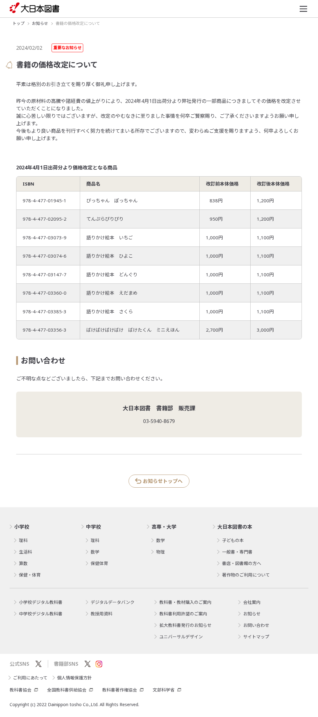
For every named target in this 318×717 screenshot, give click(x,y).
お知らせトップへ (163, 481)
